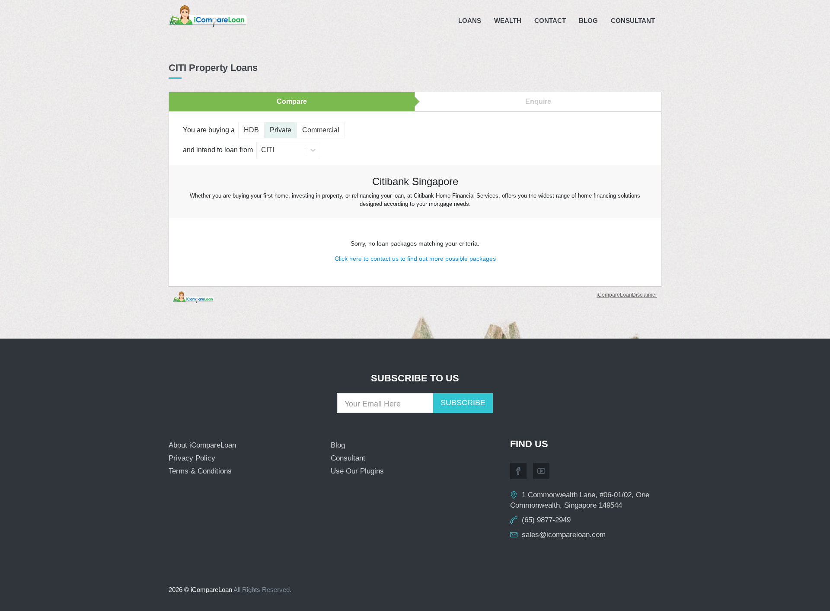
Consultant (633, 20)
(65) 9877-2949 (546, 520)
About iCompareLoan (202, 445)
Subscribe (463, 402)
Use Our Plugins (357, 471)
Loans (469, 20)
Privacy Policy (192, 458)
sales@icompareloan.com (564, 535)
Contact (550, 20)
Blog (588, 20)
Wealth (507, 20)
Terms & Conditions (200, 471)
